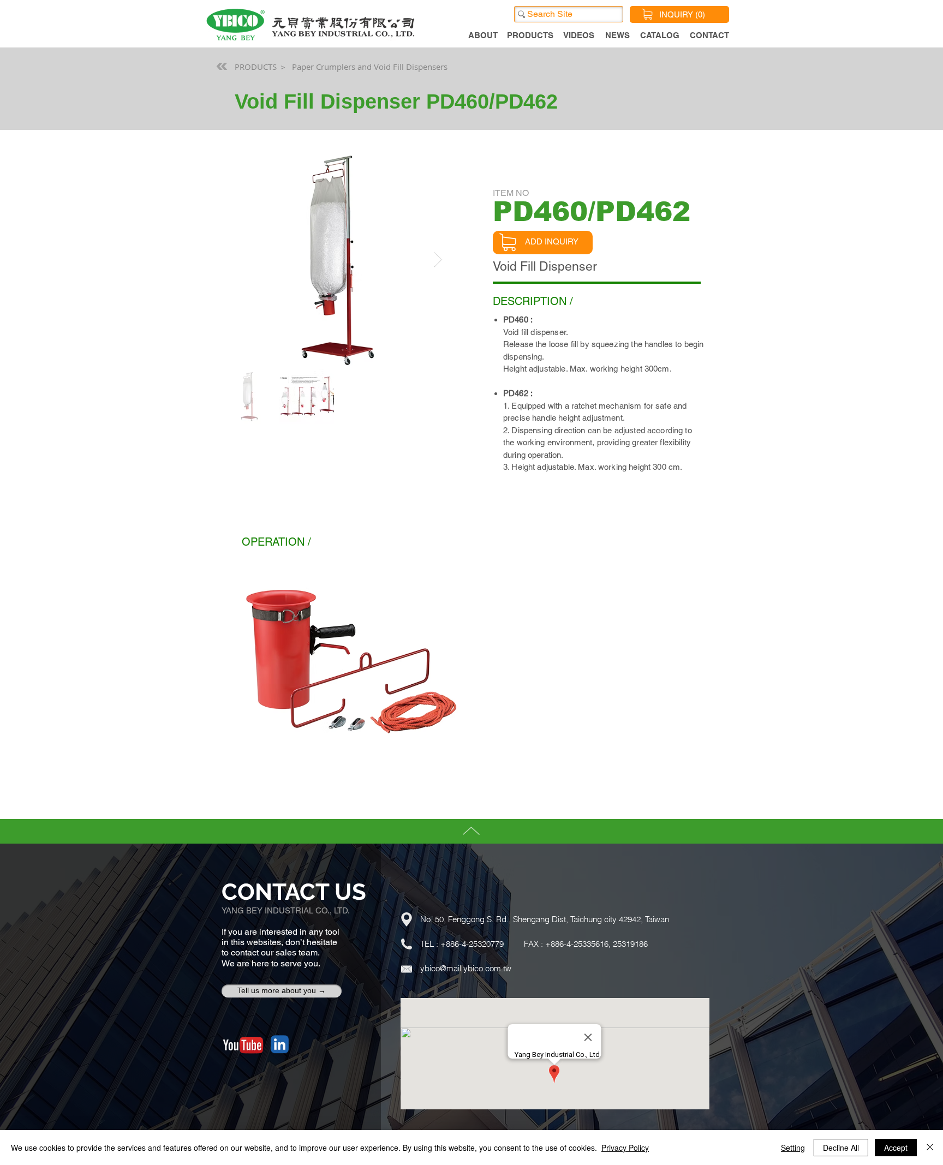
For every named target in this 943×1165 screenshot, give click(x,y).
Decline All (841, 1147)
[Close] (929, 1147)
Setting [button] (793, 1147)
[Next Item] (438, 260)
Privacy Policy (625, 1147)
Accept (896, 1147)
